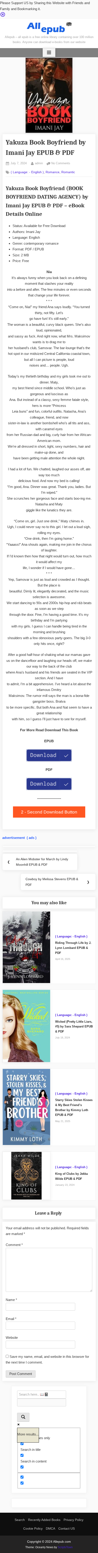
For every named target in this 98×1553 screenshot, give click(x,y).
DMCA (50, 1528)
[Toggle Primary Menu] (49, 52)
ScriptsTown (65, 1547)
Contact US (66, 1528)
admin (39, 163)
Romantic (68, 172)
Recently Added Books (44, 1520)
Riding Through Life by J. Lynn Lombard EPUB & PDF (73, 947)
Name (11, 1300)
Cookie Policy (33, 1528)
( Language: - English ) (27, 172)
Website (12, 1337)
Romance (52, 172)
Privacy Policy (73, 1520)
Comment (14, 1245)
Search (20, 1520)
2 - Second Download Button (49, 812)
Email (11, 1319)
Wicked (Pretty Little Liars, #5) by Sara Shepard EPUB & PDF (74, 1026)
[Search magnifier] (23, 1417)
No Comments (60, 163)
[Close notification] (2, 16)
